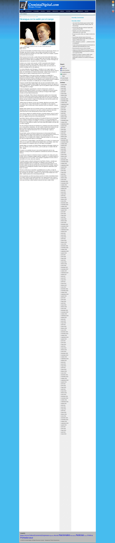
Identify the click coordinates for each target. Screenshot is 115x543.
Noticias (80, 535)
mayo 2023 (63, 150)
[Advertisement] (38, 183)
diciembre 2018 (64, 245)
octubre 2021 (64, 185)
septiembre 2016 (64, 294)
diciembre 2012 (64, 374)
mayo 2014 (63, 344)
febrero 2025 (64, 116)
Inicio (22, 11)
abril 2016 (63, 303)
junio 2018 (63, 256)
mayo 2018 (63, 258)
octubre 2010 (64, 421)
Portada (24, 537)
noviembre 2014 (64, 333)
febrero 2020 (64, 220)
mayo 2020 (63, 215)
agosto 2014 (64, 339)
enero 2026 (63, 97)
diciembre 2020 (64, 202)
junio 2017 (63, 278)
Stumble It (64, 74)
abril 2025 (63, 113)
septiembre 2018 (64, 251)
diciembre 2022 (64, 159)
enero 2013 (63, 373)
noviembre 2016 (64, 290)
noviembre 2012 (64, 376)
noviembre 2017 (64, 269)
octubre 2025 (64, 102)
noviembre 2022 (64, 161)
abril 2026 (63, 91)
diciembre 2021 (64, 181)
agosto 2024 (64, 125)
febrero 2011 (64, 414)
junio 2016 (63, 299)
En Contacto (24, 13)
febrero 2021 (64, 199)
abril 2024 (63, 133)
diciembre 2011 (64, 396)
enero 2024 (63, 138)
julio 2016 (63, 297)
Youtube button (113, 11)
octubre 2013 (64, 356)
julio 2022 (63, 168)
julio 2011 (63, 405)
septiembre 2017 (64, 272)
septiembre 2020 (64, 208)
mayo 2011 (63, 408)
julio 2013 (63, 362)
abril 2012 (63, 389)
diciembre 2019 (64, 224)
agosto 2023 (64, 145)
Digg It (63, 66)
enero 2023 (63, 158)
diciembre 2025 (64, 99)
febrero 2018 (64, 263)
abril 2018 (63, 260)
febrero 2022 (64, 177)
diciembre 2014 (64, 331)
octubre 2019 (64, 228)
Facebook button (113, 8)
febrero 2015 (64, 328)
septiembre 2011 (64, 401)
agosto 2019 (64, 231)
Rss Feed (113, 1)
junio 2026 (63, 88)
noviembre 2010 (64, 419)
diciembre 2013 (64, 353)
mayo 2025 (63, 111)
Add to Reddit (65, 78)
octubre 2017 (64, 271)
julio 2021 (63, 190)
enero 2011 (63, 416)
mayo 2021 (63, 193)
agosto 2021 (64, 188)
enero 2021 (63, 201)
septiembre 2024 (64, 124)
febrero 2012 (64, 392)
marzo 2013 (63, 369)
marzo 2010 (63, 434)
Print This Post (65, 80)
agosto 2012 (64, 382)
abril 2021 (63, 195)
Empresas (80, 11)
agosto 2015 (64, 317)
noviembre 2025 (64, 100)
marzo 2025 (63, 115)
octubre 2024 (64, 122)
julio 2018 (63, 254)
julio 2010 (63, 426)
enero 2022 (63, 179)
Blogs (86, 11)
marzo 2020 (63, 219)
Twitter (63, 76)
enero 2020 (63, 222)
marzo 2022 (63, 176)
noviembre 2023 (64, 142)
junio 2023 (63, 149)
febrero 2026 (64, 95)
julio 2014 (63, 340)
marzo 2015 (63, 326)
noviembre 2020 (64, 204)
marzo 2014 (63, 348)
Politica (43, 11)
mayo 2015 (63, 322)
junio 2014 (63, 342)
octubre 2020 (64, 206)
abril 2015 (63, 324)
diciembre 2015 (64, 310)
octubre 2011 (64, 399)
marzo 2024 (63, 134)
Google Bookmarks (66, 72)
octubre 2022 (64, 163)
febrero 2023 (64, 156)
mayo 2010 (63, 430)
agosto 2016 (64, 296)
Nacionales (28, 11)
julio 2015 (63, 319)
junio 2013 (63, 364)
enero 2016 (63, 308)
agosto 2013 (64, 360)
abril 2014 (63, 346)
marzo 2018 (63, 262)
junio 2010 (63, 428)
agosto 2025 (64, 106)
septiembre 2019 (64, 229)
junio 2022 (63, 170)
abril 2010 (63, 432)
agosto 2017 (64, 274)
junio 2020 (63, 213)
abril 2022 (63, 174)
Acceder (42, 540)
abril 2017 (63, 281)
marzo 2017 (63, 283)
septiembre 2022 (64, 165)
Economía (36, 11)
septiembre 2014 (64, 337)
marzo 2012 (63, 391)
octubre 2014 (64, 335)
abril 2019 (63, 238)
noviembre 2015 (64, 312)
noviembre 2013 (64, 355)
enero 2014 (63, 351)
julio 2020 (63, 211)
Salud (74, 11)
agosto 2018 (64, 253)
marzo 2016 (63, 305)
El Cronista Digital (27, 540)
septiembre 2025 (64, 104)
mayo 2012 (63, 387)
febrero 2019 (64, 242)
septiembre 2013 (64, 358)
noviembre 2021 (64, 183)
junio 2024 (63, 129)
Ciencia (62, 11)
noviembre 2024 (64, 120)
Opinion (85, 535)
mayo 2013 (63, 365)
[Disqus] (39, 206)
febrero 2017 (64, 285)
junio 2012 (63, 385)
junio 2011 (63, 407)
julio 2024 (63, 127)
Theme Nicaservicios (54, 540)
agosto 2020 (64, 210)
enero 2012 (63, 394)
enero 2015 (63, 330)
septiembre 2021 (64, 186)
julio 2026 (63, 86)
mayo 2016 (63, 301)
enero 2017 (63, 287)
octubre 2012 (64, 378)
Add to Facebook (65, 70)
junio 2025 (63, 109)
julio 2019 (63, 233)
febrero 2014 (64, 349)
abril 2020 (63, 217)
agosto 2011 (63, 403)
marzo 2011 (63, 412)
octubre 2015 (64, 313)
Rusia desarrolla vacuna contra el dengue (81, 48)
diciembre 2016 (64, 288)
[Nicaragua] (57, 9)
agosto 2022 (64, 167)
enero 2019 (63, 244)
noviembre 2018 (64, 247)
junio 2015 (63, 321)
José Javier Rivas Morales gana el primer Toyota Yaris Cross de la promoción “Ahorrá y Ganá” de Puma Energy (83, 24)
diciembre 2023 (64, 140)
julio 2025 (63, 107)
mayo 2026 (63, 90)
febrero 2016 (64, 306)
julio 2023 (63, 147)
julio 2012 (63, 383)
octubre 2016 (64, 292)
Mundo (49, 11)
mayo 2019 (63, 236)
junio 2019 (63, 235)
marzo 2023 (63, 154)
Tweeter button (113, 5)
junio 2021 (63, 192)
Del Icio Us (64, 68)
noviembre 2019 (64, 226)
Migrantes (55, 11)
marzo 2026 (63, 93)
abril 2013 (63, 367)
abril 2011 (63, 410)
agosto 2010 (64, 425)
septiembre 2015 (64, 315)
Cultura (68, 11)
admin (37, 16)
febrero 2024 (64, 136)
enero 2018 (63, 265)
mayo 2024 (63, 131)
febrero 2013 (64, 371)
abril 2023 (63, 152)
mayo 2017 (63, 279)
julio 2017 (63, 276)
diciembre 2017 (64, 267)
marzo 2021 (63, 197)
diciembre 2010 (64, 417)
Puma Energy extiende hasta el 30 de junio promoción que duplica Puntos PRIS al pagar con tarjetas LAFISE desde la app (83, 39)
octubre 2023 (64, 143)
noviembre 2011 (64, 398)
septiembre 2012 (64, 380)
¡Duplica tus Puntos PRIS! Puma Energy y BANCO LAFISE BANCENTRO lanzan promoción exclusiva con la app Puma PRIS (83, 51)
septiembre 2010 (64, 423)
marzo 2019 (63, 240)
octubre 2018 (64, 249)
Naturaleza (73, 535)
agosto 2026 (64, 84)
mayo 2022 (63, 172)
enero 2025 (63, 118)
